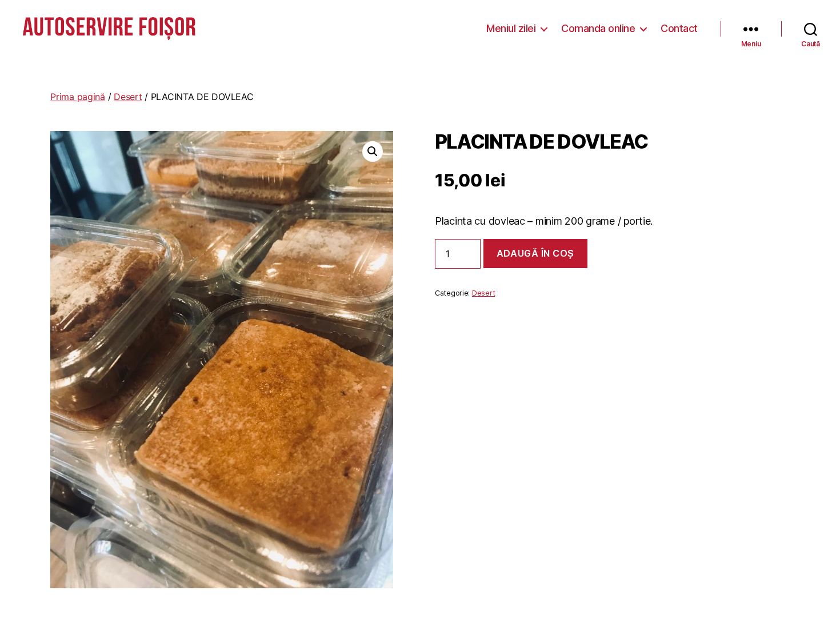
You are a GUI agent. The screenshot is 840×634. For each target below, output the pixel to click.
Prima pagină (77, 96)
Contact (679, 28)
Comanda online (598, 28)
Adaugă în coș (535, 253)
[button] (372, 151)
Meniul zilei (510, 28)
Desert (128, 96)
